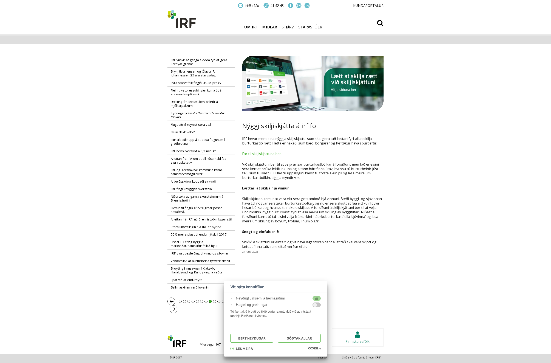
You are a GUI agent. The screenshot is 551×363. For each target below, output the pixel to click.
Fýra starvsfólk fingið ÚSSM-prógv (196, 83)
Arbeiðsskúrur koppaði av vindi (193, 181)
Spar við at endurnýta (186, 280)
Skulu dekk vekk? (183, 132)
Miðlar (269, 27)
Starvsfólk (310, 27)
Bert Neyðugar (252, 338)
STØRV (288, 27)
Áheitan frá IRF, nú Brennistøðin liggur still (201, 219)
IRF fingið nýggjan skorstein (191, 189)
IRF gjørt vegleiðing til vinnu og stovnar (200, 253)
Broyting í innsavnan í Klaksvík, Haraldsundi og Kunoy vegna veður (197, 270)
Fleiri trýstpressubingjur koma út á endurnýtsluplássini (196, 92)
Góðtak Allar (299, 338)
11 (223, 301)
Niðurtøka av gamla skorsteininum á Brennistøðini (197, 198)
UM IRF (251, 27)
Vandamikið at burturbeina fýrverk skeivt (200, 261)
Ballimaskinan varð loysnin (190, 287)
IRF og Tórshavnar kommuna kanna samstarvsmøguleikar (197, 172)
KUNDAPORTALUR (368, 5)
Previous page (171, 301)
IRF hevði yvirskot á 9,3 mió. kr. (194, 151)
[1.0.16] (314, 348)
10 (218, 301)
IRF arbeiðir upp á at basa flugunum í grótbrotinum (198, 141)
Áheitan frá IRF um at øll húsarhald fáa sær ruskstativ (198, 160)
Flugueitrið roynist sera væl (191, 124)
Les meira (244, 349)
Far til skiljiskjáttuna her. (262, 153)
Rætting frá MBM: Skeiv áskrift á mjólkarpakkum (194, 103)
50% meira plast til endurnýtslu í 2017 (199, 234)
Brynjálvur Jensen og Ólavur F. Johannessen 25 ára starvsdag (193, 73)
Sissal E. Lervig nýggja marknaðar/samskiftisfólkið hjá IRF (196, 244)
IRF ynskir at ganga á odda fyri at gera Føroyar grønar (199, 62)
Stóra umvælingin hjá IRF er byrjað (196, 227)
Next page (173, 309)
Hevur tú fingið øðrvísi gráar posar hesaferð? (196, 210)
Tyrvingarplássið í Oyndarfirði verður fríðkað (198, 115)
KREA (378, 357)
